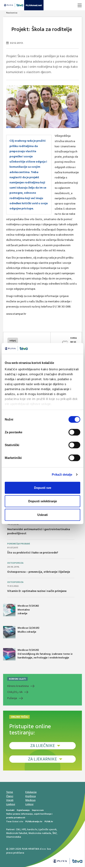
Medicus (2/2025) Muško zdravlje (28, 629)
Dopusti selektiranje (42, 501)
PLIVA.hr (49, 821)
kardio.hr (32, 829)
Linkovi (29, 804)
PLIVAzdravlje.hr (33, 821)
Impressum (38, 810)
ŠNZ (54, 833)
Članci (9, 796)
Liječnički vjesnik (47, 829)
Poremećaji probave (18, 544)
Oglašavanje (23, 810)
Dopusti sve (42, 487)
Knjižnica (30, 796)
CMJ (18, 829)
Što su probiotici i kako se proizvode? (32, 552)
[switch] (74, 432)
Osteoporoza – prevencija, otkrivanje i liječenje (38, 572)
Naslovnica (11, 12)
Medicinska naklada (39, 833)
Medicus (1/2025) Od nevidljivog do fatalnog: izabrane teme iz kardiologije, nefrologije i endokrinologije (45, 653)
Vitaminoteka (13, 836)
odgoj (12, 340)
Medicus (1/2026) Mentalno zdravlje (28, 609)
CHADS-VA (14, 692)
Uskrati (42, 514)
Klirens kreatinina (18, 686)
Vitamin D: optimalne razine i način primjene (36, 591)
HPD (24, 829)
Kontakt (10, 810)
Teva (8, 821)
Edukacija (31, 792)
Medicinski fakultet (16, 833)
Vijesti (9, 800)
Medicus (30, 800)
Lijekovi (10, 804)
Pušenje (12, 698)
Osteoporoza (15, 563)
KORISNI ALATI (17, 678)
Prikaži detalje (62, 474)
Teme (9, 792)
